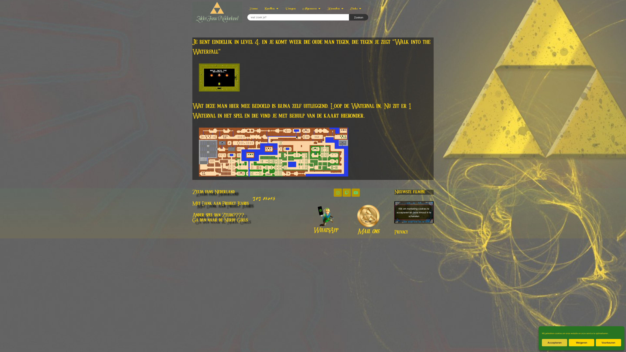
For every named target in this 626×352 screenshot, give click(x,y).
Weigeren (581, 342)
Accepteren (555, 342)
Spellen (269, 8)
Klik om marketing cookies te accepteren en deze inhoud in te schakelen (414, 212)
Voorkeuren (608, 342)
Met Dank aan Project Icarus (220, 203)
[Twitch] (347, 193)
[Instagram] (338, 193)
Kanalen (333, 8)
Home (253, 8)
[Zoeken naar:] (298, 17)
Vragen (290, 8)
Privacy (401, 232)
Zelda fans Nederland (213, 192)
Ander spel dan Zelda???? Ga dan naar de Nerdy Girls (220, 218)
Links (354, 8)
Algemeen (309, 8)
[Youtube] (356, 193)
